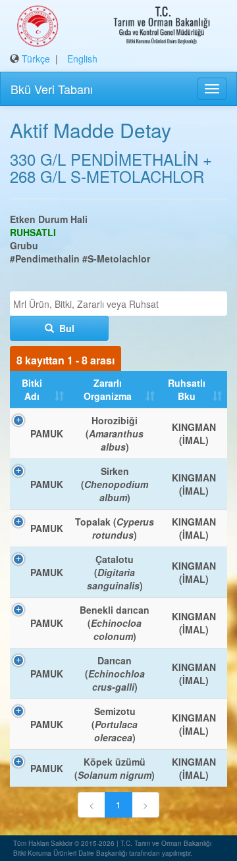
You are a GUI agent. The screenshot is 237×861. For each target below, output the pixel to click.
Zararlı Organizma (108, 389)
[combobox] (118, 303)
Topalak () (114, 528)
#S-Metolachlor (116, 258)
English (82, 58)
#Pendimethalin (45, 258)
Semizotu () (115, 724)
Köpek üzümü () (114, 768)
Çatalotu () (115, 572)
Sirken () (114, 484)
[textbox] (121, 304)
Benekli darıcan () (114, 623)
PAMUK (46, 433)
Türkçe (36, 58)
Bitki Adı (32, 389)
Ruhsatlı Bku (186, 389)
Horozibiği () (115, 433)
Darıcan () (115, 673)
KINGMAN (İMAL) (194, 433)
